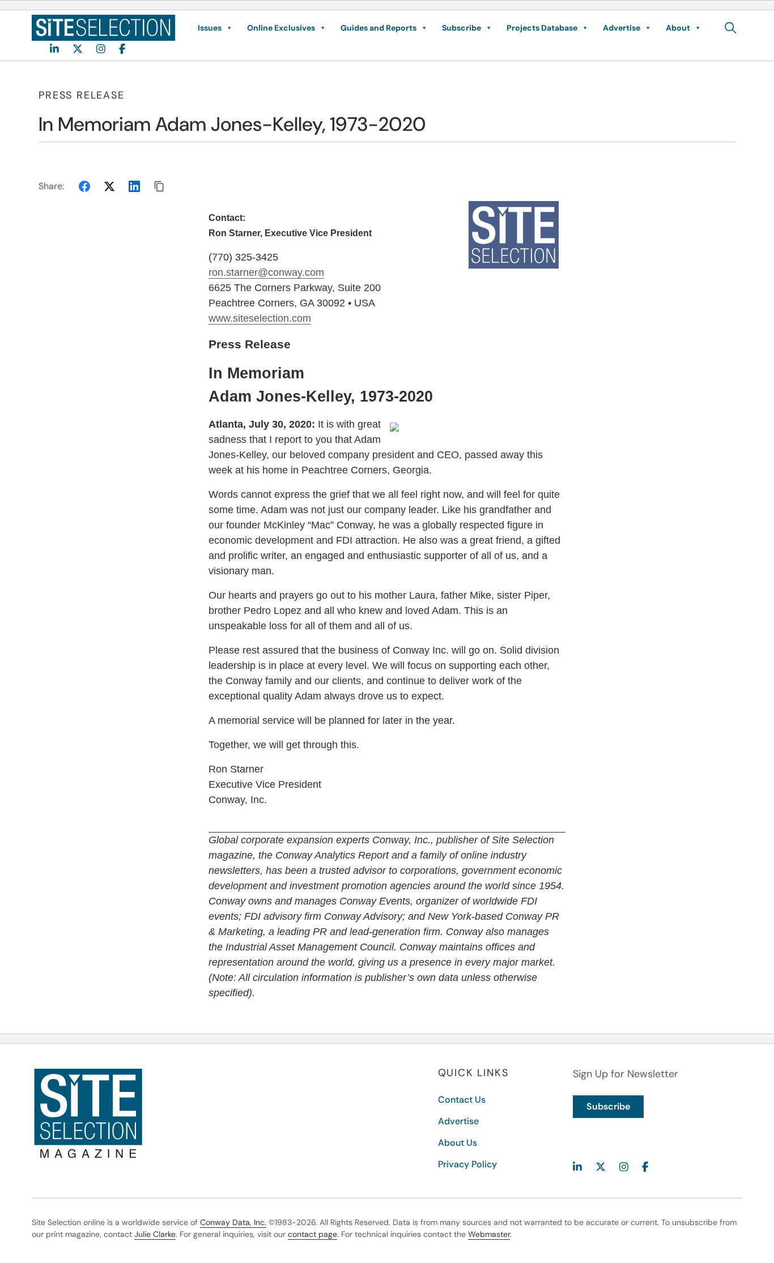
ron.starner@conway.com (266, 272)
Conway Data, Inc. (233, 1222)
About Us (457, 1143)
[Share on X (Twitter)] (109, 186)
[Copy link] (159, 186)
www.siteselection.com (260, 318)
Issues (210, 28)
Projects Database (542, 28)
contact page (312, 1234)
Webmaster (489, 1234)
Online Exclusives (281, 28)
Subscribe (461, 28)
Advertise (621, 28)
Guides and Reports (378, 28)
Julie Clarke (155, 1234)
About (678, 28)
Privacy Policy (467, 1164)
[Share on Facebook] (84, 186)
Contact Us (462, 1100)
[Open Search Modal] (730, 27)
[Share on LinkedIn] (134, 186)
